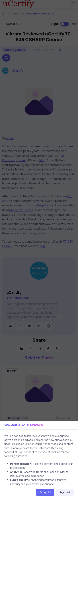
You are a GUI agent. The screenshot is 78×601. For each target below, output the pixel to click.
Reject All (65, 492)
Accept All (45, 492)
